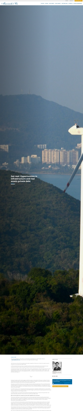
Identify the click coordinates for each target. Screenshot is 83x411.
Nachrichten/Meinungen (77, 3)
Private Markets (58, 3)
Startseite (42, 3)
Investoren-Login (78, 0)
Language (71, 0)
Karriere (66, 0)
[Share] (56, 376)
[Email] (55, 376)
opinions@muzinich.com (16, 359)
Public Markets (51, 3)
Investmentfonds (65, 3)
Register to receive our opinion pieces (60, 386)
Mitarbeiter (71, 3)
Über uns (46, 3)
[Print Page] (53, 376)
